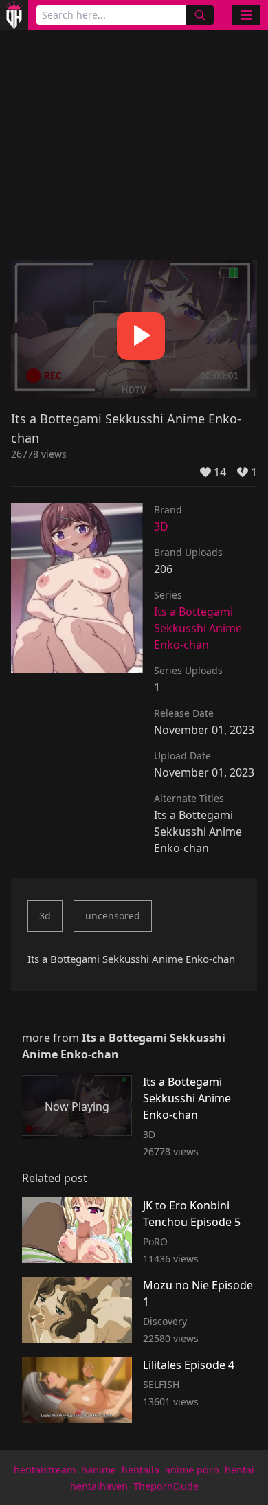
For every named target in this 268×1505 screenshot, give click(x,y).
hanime (98, 1469)
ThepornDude (166, 1486)
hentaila (140, 1469)
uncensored (112, 915)
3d (45, 915)
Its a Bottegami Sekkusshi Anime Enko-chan (198, 628)
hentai (239, 1469)
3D (161, 526)
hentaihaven (99, 1486)
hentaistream (45, 1469)
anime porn (192, 1469)
